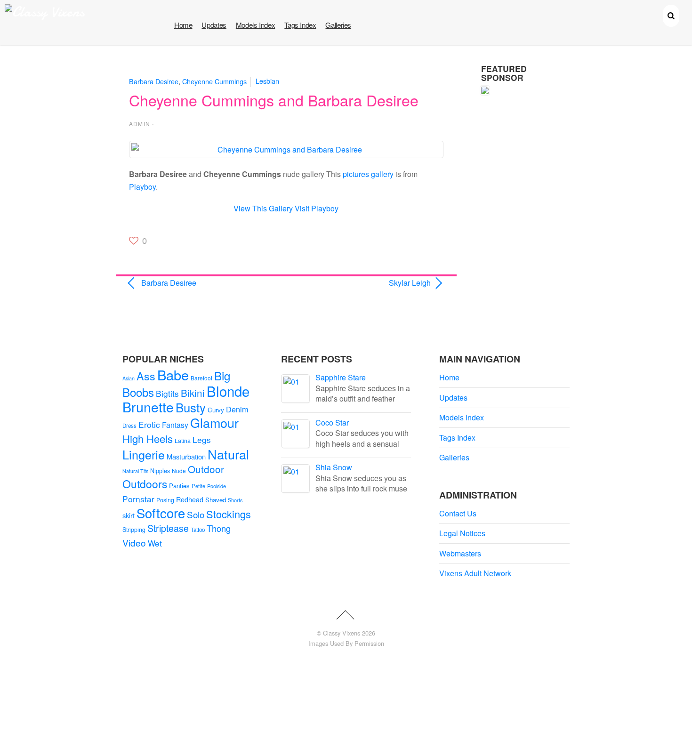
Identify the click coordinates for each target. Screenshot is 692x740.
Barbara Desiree (153, 81)
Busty (191, 407)
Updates (213, 25)
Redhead (189, 499)
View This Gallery (263, 208)
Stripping (133, 529)
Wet (155, 543)
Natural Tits (135, 471)
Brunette (148, 406)
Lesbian (267, 81)
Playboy (142, 186)
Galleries (338, 25)
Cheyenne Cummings (214, 81)
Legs (202, 439)
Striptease (168, 528)
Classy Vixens (341, 632)
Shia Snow (333, 467)
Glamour (214, 422)
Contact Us (457, 513)
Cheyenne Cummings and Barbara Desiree (273, 100)
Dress (129, 425)
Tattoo (198, 529)
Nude (179, 471)
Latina (183, 440)
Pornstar (138, 499)
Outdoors (144, 483)
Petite (198, 486)
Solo (195, 514)
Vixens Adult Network (475, 573)
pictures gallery (368, 174)
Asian (128, 378)
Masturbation (186, 456)
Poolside (216, 486)
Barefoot (201, 378)
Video (134, 542)
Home (183, 25)
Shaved (215, 499)
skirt (128, 515)
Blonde (228, 391)
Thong (219, 528)
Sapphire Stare (340, 377)
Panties (179, 485)
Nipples (160, 471)
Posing (165, 500)
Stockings (228, 514)
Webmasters (460, 553)
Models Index (255, 25)
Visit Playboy (316, 208)
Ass (146, 376)
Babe (173, 374)
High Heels (147, 438)
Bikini (193, 393)
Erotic (149, 424)
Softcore (161, 513)
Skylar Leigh (363, 282)
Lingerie (143, 454)
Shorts (235, 500)
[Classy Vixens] (45, 12)
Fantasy (175, 424)
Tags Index (300, 25)
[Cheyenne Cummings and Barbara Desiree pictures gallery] (286, 149)
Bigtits (167, 393)
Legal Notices (462, 533)
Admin (139, 124)
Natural (228, 454)
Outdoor (206, 469)
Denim (237, 409)
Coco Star (332, 422)
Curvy (216, 409)
